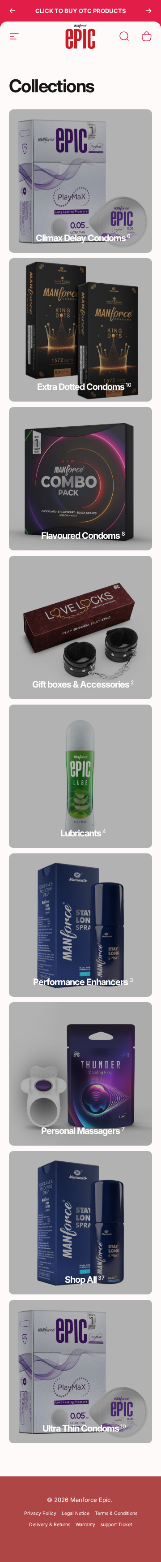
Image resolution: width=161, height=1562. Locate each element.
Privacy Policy (40, 1513)
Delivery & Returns (49, 1524)
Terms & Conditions (116, 1513)
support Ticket (116, 1524)
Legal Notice (75, 1513)
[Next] (148, 11)
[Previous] (12, 11)
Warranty (85, 1524)
